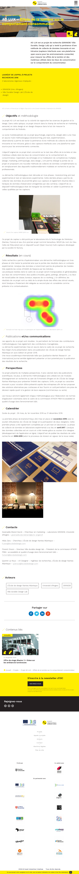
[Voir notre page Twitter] (9, 706)
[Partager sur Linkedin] (42, 613)
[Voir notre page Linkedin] (12, 706)
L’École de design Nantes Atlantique (22, 586)
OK (70, 872)
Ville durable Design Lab (17, 592)
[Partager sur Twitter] (36, 613)
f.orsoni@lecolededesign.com (14, 555)
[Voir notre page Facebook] (5, 706)
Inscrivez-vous (35, 684)
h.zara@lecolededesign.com (14, 544)
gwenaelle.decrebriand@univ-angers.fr (27, 535)
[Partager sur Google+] (48, 613)
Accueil (8, 670)
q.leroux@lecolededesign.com (25, 564)
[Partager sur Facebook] (31, 613)
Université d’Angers (50, 586)
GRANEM (67, 586)
